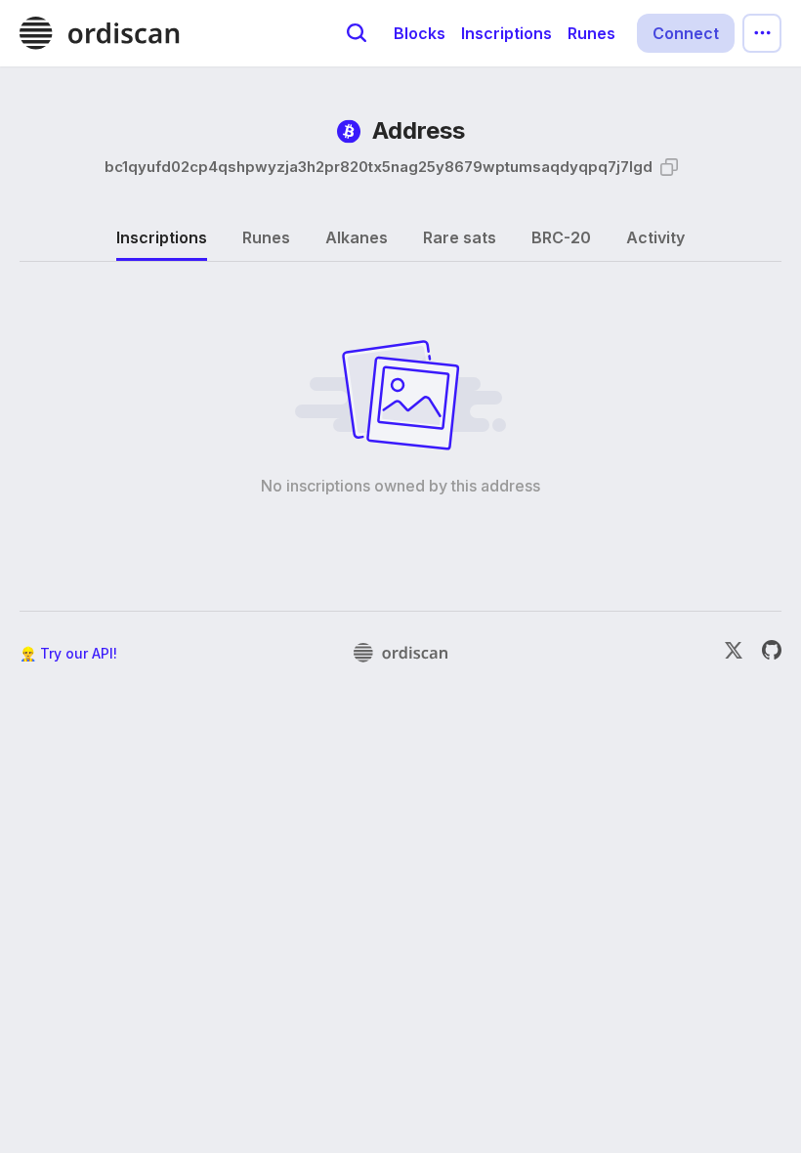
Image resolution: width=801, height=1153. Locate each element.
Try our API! (78, 653)
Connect (686, 33)
